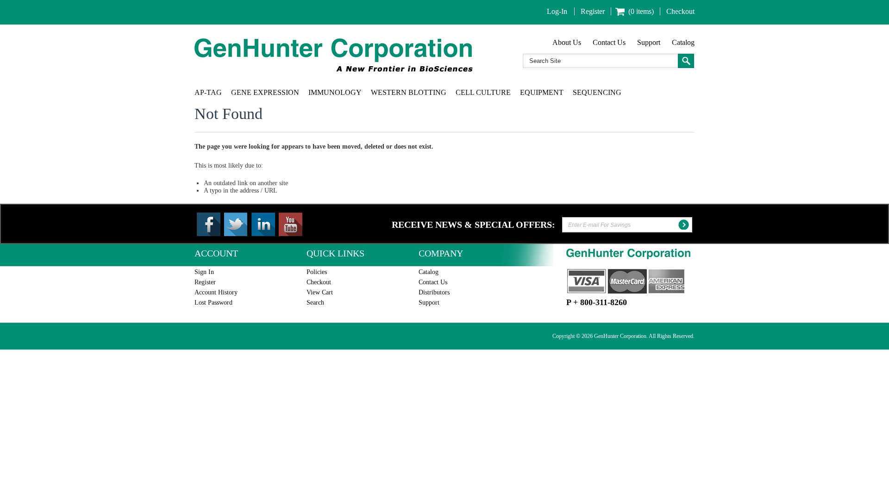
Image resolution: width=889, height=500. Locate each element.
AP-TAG (208, 92)
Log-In (557, 11)
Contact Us (609, 42)
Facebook (208, 224)
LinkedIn (263, 224)
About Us (566, 42)
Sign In (204, 272)
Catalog (683, 42)
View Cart (320, 292)
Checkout (680, 11)
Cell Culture (483, 92)
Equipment (541, 92)
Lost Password (213, 302)
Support (648, 42)
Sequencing (597, 92)
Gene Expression (265, 92)
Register (593, 11)
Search (315, 302)
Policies (317, 272)
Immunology (335, 92)
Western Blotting (408, 92)
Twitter (236, 224)
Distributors (434, 292)
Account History (216, 292)
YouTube (290, 224)
